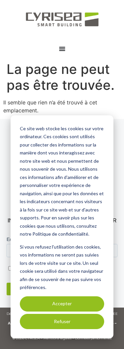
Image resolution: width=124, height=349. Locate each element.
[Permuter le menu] (62, 48)
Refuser (62, 321)
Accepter (62, 303)
